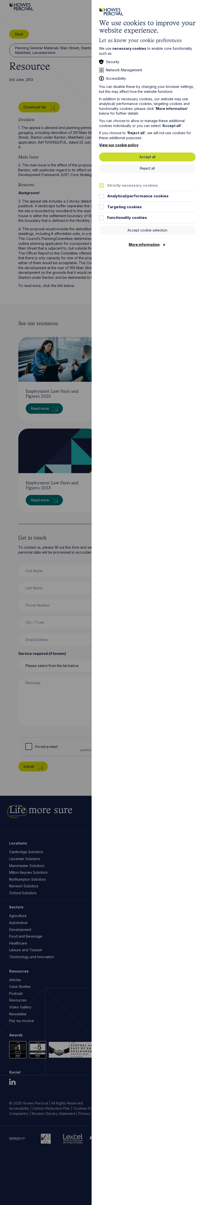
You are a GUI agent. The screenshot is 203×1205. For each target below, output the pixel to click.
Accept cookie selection (147, 230)
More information (144, 244)
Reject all (147, 168)
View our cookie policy (118, 145)
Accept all (147, 157)
